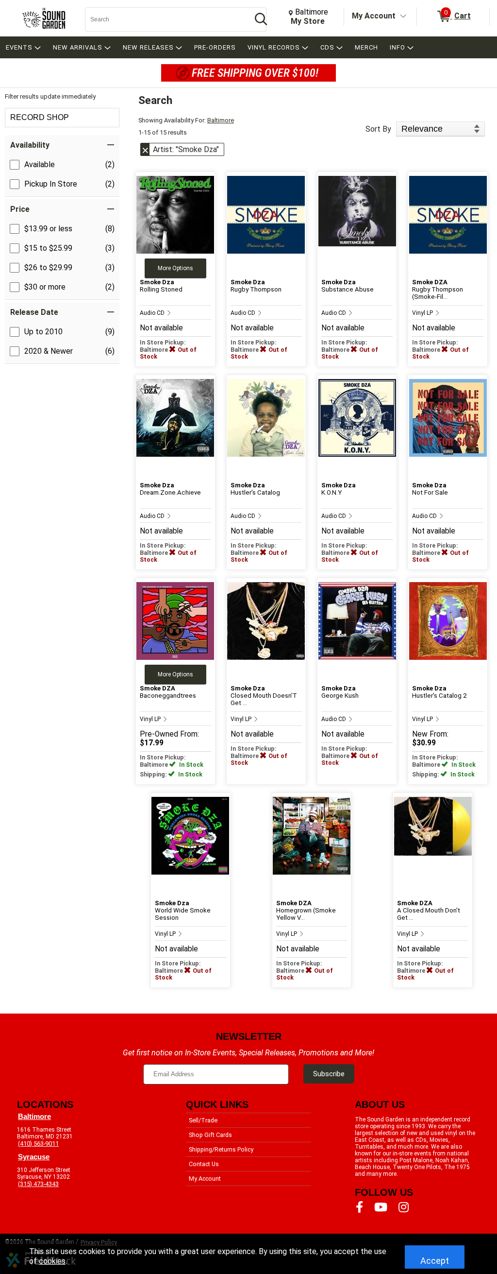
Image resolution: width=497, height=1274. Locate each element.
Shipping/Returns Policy (221, 1149)
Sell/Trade (203, 1120)
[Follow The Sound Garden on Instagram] (404, 1207)
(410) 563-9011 (38, 1143)
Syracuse (34, 1157)
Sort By (378, 129)
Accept (434, 1261)
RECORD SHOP (39, 117)
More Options (175, 268)
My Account (374, 15)
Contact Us (204, 1164)
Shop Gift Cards (210, 1134)
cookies (52, 1261)
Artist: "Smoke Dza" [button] (186, 149)
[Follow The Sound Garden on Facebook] (359, 1207)
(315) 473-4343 (38, 1184)
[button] (62, 145)
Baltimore (220, 120)
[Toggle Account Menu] (403, 16)
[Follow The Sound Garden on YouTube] (380, 1207)
